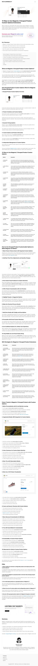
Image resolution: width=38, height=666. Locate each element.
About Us (4, 657)
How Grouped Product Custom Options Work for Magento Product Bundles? (15, 55)
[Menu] (35, 1)
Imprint (4, 660)
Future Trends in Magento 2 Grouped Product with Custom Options (14, 61)
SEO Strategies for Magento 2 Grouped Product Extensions (13, 60)
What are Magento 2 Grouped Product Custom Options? (12, 54)
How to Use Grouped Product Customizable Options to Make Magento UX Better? (16, 58)
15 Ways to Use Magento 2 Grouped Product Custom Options (13, 57)
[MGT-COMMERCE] (7, 1)
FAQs (4, 63)
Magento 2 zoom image (24, 560)
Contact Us (5, 659)
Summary (4, 64)
